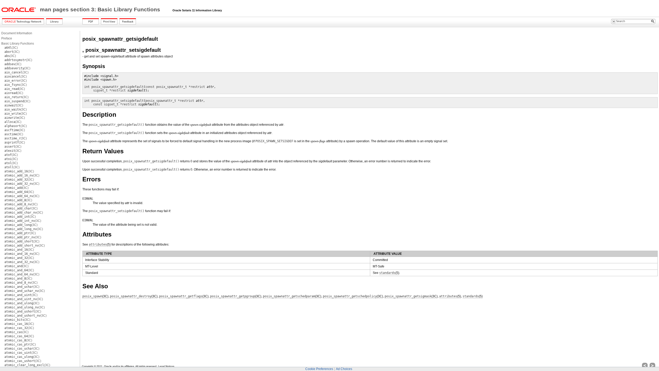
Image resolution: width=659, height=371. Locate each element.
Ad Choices (344, 369)
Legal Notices (166, 366)
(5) (100, 244)
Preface (6, 38)
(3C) (11, 47)
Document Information (16, 33)
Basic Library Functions (17, 43)
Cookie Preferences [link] (319, 369)
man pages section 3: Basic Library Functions (101, 9)
